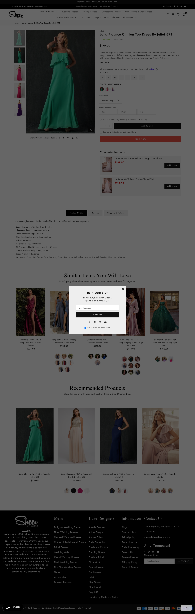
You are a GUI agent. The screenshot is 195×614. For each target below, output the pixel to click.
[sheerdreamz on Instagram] (100, 322)
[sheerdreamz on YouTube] (105, 322)
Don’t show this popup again (99, 328)
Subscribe (97, 314)
